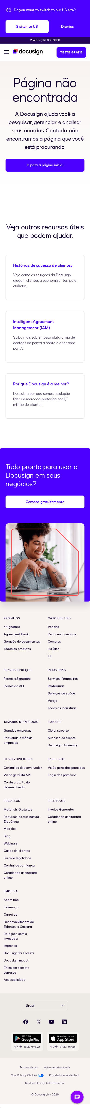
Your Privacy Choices (24, 1075)
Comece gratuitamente (45, 501)
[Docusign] (28, 52)
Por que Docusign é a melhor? (41, 384)
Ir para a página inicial (45, 165)
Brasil (30, 1005)
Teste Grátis (71, 52)
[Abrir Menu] (6, 52)
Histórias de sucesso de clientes (42, 265)
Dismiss (67, 26)
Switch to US (27, 26)
